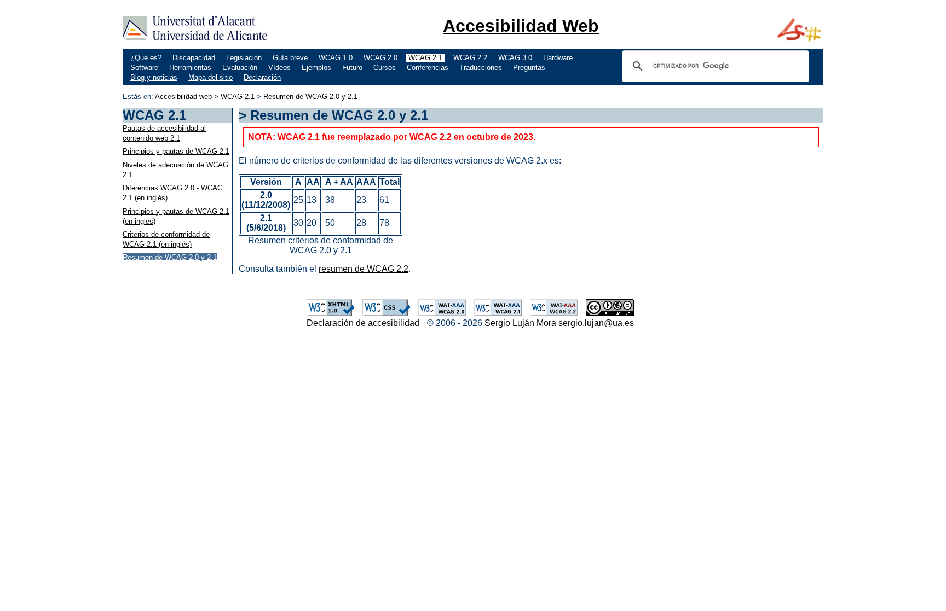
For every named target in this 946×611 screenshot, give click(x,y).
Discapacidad (193, 58)
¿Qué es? (145, 58)
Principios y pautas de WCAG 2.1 (176, 151)
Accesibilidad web (183, 96)
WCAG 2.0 (380, 58)
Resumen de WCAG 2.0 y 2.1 (310, 96)
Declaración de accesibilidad (363, 323)
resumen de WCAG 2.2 (363, 269)
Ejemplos (316, 67)
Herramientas (190, 67)
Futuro (352, 67)
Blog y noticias (153, 77)
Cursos (384, 67)
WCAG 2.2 (470, 58)
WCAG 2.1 (425, 58)
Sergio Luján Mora (520, 323)
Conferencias (427, 67)
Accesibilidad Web (521, 26)
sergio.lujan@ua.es (596, 323)
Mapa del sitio (210, 77)
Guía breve (290, 58)
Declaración (262, 77)
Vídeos (279, 67)
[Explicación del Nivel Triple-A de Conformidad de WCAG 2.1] (498, 313)
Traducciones (480, 67)
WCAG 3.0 (515, 58)
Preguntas (529, 67)
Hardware (558, 58)
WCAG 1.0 (336, 58)
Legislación (244, 58)
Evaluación (239, 67)
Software (144, 67)
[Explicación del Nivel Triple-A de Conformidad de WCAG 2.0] (442, 313)
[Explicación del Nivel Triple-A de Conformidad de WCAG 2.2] (554, 313)
